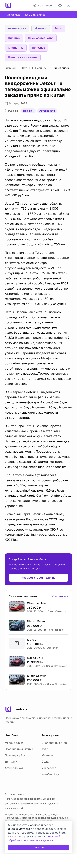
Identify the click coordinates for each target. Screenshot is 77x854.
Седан (46, 761)
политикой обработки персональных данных (34, 838)
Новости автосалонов (22, 57)
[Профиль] (68, 5)
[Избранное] (60, 5)
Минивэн (48, 755)
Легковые (13, 15)
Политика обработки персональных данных (30, 798)
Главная (10, 68)
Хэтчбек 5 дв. (51, 774)
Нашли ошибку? (14, 808)
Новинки (40, 28)
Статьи (25, 68)
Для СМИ (11, 761)
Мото (58, 28)
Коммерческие (35, 15)
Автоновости (17, 28)
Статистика (15, 47)
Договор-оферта (14, 794)
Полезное (38, 47)
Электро (14, 38)
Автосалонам (14, 768)
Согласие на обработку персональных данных (31, 803)
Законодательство (40, 38)
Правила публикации (19, 749)
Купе (45, 749)
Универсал (49, 768)
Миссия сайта (14, 743)
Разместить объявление (38, 577)
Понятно (39, 847)
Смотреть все (60, 596)
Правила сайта (15, 755)
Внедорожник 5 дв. (54, 743)
